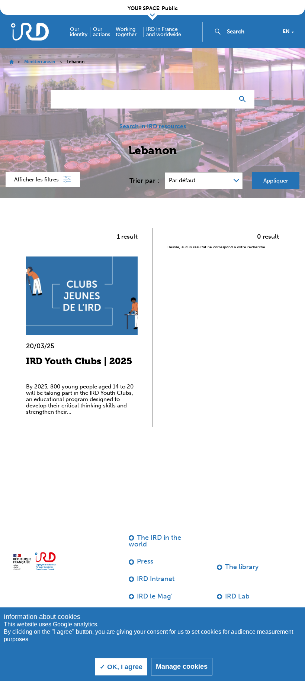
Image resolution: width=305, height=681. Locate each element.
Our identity (78, 32)
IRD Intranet (155, 578)
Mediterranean (39, 61)
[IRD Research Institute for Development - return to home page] (34, 561)
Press (145, 561)
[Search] (244, 99)
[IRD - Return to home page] (30, 31)
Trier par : (144, 180)
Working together (126, 32)
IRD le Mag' (155, 596)
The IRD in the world (155, 541)
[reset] (225, 99)
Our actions (101, 32)
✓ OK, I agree (121, 667)
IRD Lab (237, 596)
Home (11, 62)
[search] (249, 31)
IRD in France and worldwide (163, 32)
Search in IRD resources (152, 126)
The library (242, 567)
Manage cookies (182, 666)
